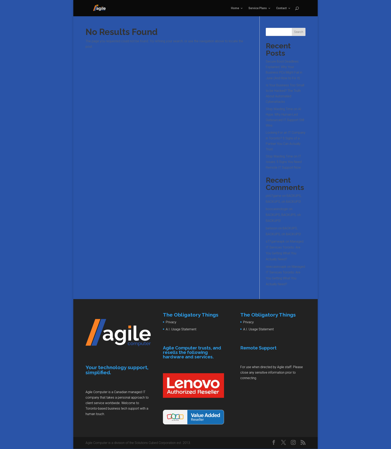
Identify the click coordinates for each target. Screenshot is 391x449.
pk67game (273, 196)
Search (298, 32)
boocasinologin (277, 209)
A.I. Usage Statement (181, 329)
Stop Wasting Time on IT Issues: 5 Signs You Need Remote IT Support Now (284, 161)
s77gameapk (275, 241)
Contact (281, 8)
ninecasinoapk (276, 267)
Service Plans (257, 8)
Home (235, 8)
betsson (271, 228)
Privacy (171, 322)
